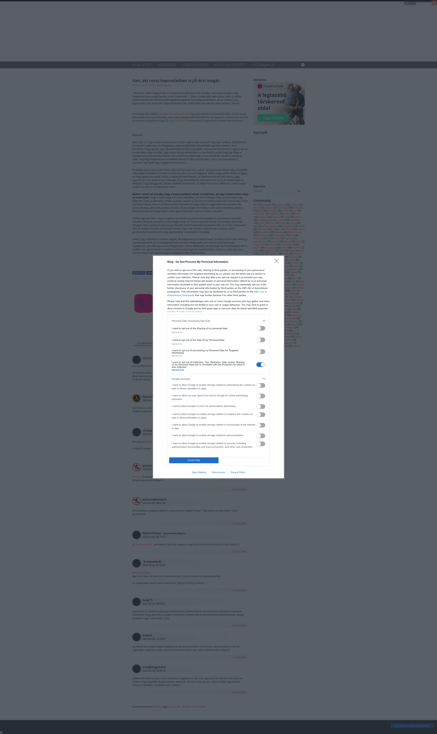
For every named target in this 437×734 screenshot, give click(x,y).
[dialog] (218, 367)
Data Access (218, 472)
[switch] (260, 328)
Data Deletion (199, 472)
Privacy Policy (237, 472)
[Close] (277, 262)
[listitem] (218, 321)
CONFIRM (194, 460)
